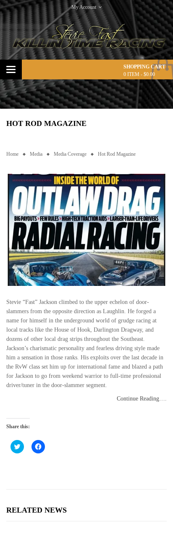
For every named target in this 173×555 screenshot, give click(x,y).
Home (12, 154)
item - (139, 74)
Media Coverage (70, 154)
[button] (86, 229)
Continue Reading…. (142, 398)
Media (36, 154)
